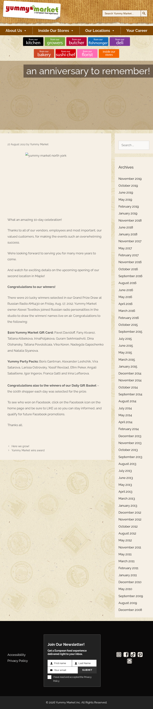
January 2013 (127, 505)
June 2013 (125, 478)
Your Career (136, 30)
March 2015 (126, 359)
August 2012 (127, 533)
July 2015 (125, 339)
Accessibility (16, 655)
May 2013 (125, 485)
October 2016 (128, 269)
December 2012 (129, 512)
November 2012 (129, 519)
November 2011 (129, 547)
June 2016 (125, 290)
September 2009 (130, 596)
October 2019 (128, 185)
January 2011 (127, 575)
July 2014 (125, 408)
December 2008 (130, 610)
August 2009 (127, 603)
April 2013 (125, 491)
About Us (14, 30)
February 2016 (128, 318)
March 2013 (126, 498)
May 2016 (125, 297)
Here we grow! (20, 446)
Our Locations (97, 30)
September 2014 (130, 394)
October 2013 (128, 450)
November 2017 (129, 241)
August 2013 (127, 464)
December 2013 (129, 436)
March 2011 (126, 561)
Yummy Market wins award (28, 450)
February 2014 (128, 429)
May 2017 (125, 248)
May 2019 (125, 199)
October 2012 (128, 526)
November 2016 (130, 262)
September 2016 (130, 276)
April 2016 (125, 304)
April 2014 (125, 422)
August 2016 (127, 283)
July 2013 (125, 471)
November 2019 (130, 179)
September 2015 (130, 331)
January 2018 (127, 234)
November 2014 (129, 380)
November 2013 (129, 443)
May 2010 (125, 589)
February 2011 (128, 568)
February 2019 (128, 206)
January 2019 (127, 213)
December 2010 (129, 582)
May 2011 (125, 554)
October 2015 (128, 325)
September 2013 (130, 457)
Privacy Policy (17, 661)
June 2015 (125, 345)
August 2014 (127, 401)
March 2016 (126, 311)
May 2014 (125, 415)
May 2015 (125, 352)
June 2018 (125, 227)
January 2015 (127, 366)
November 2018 (130, 220)
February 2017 (128, 255)
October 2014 (128, 387)
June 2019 (125, 192)
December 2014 (129, 373)
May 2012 (125, 540)
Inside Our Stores (53, 30)
